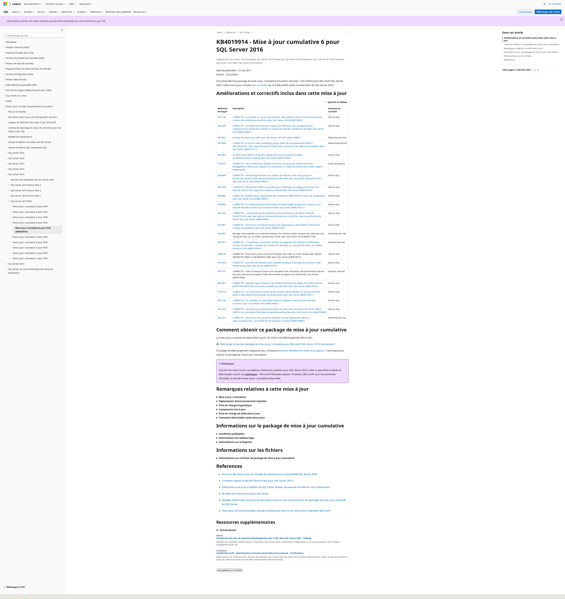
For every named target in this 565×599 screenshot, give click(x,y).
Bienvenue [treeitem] (11, 42)
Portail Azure (525, 11)
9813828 (222, 143)
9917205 (222, 309)
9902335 (222, 125)
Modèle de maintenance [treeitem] (20, 136)
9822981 (222, 233)
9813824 (222, 262)
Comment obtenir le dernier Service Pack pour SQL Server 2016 (257, 480)
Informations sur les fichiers (518, 56)
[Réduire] (62, 29)
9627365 (222, 213)
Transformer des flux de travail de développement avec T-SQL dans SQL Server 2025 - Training (263, 538)
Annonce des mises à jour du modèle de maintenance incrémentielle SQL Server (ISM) (269, 474)
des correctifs (259, 85)
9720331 (222, 163)
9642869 (222, 175)
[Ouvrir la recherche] (544, 4)
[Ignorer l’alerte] (561, 19)
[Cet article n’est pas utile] (538, 70)
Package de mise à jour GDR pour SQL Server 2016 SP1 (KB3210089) (266, 137)
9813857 (222, 154)
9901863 (222, 204)
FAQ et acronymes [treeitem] (17, 111)
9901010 (222, 317)
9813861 (222, 283)
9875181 (222, 271)
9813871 (222, 242)
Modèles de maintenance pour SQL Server (245, 493)
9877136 (222, 300)
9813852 (222, 137)
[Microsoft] (5, 4)
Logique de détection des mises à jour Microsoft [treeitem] (32, 122)
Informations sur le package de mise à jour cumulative (531, 52)
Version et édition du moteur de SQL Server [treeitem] (29, 142)
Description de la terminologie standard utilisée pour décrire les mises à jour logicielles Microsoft (276, 510)
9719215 (222, 291)
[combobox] (33, 35)
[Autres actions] (346, 32)
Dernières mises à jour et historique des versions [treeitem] (32, 117)
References (509, 59)
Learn (219, 32)
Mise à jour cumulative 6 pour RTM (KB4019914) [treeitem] (33, 230)
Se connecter (555, 3)
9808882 (222, 195)
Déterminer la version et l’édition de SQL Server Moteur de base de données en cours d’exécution (276, 487)
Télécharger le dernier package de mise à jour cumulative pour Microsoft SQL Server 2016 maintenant (276, 344)
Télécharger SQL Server (548, 11)
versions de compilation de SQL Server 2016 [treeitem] (32, 179)
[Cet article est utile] (534, 70)
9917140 (222, 117)
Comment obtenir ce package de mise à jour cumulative (531, 44)
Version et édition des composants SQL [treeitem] (27, 147)
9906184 (222, 254)
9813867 (222, 224)
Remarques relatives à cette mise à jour (523, 48)
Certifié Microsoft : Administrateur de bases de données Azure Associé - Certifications (260, 553)
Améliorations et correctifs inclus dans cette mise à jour (530, 39)
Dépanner (231, 32)
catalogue (251, 374)
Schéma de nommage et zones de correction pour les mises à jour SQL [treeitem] (34, 129)
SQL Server (245, 32)
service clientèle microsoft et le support (302, 350)
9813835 (222, 187)
